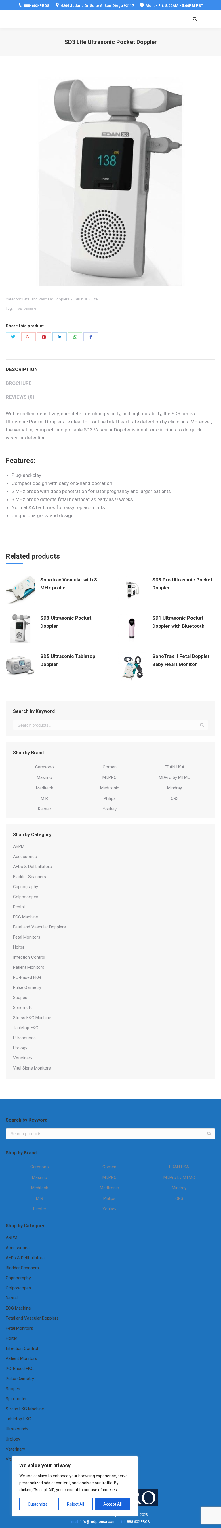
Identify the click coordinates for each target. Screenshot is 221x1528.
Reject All (75, 1504)
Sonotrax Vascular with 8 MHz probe (68, 584)
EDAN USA (174, 767)
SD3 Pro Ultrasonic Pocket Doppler (182, 584)
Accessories (25, 856)
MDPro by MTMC (174, 777)
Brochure (19, 383)
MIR (44, 798)
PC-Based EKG (27, 977)
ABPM (18, 846)
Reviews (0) (20, 397)
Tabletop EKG (25, 1027)
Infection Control (29, 957)
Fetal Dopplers (26, 308)
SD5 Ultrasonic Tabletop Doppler (67, 660)
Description (22, 369)
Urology (20, 1048)
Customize (38, 1504)
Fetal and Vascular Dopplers (45, 299)
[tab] (110, 366)
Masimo (44, 777)
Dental (19, 906)
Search (202, 725)
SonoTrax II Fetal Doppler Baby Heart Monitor (181, 660)
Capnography (25, 886)
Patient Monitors (28, 967)
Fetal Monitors (26, 937)
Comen (110, 767)
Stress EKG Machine (32, 1017)
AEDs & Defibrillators (32, 866)
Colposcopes (25, 896)
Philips (110, 798)
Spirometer (23, 1007)
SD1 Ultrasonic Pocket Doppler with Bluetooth (178, 622)
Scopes (20, 997)
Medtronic (109, 788)
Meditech (44, 788)
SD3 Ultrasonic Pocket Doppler (66, 622)
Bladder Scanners (29, 876)
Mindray (174, 788)
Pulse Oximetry (27, 987)
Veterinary (22, 1058)
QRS (175, 798)
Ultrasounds (24, 1037)
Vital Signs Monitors (32, 1068)
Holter (18, 947)
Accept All (112, 1504)
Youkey (110, 809)
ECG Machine (25, 917)
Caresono (44, 767)
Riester (44, 809)
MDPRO (109, 777)
